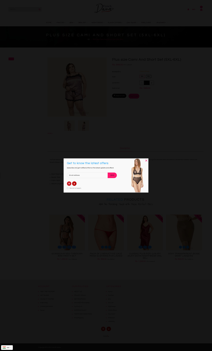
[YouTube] (74, 184)
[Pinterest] (69, 184)
